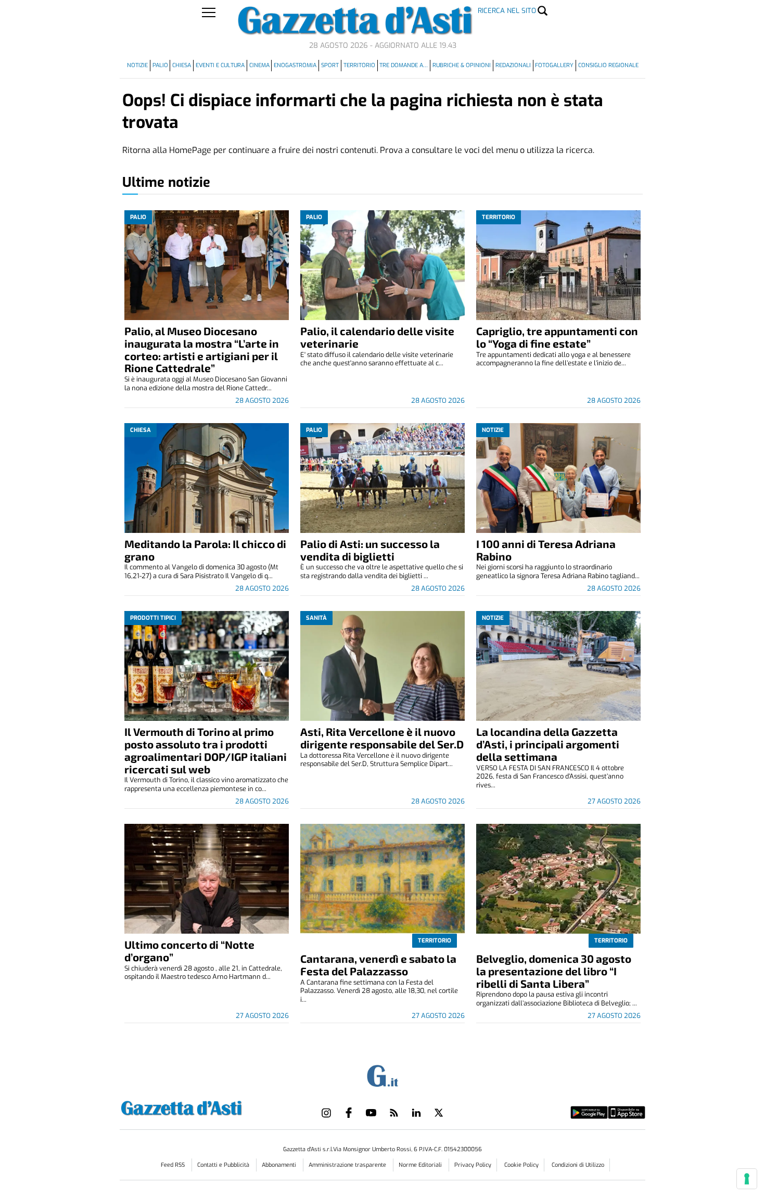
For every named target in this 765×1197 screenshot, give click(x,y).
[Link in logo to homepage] (207, 1107)
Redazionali (513, 65)
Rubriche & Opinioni (461, 65)
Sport (330, 65)
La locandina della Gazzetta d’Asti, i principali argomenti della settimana (547, 744)
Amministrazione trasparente (348, 1165)
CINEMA (259, 65)
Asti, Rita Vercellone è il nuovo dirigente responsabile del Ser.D (382, 737)
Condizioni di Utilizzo (578, 1165)
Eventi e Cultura (220, 65)
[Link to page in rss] (394, 1112)
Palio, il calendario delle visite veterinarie (377, 337)
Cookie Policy (521, 1165)
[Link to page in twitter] (438, 1112)
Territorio (359, 65)
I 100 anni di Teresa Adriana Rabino (546, 550)
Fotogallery (554, 65)
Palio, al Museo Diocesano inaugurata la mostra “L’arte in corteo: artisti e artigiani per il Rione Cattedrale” (201, 349)
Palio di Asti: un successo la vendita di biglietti (370, 550)
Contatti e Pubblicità (224, 1165)
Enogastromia (295, 65)
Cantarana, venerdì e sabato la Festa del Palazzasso (378, 964)
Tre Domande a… (403, 65)
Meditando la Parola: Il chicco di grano (205, 550)
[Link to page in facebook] (348, 1112)
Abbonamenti (280, 1165)
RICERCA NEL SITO (507, 10)
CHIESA (181, 65)
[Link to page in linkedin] (416, 1112)
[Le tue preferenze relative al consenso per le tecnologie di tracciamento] (747, 1179)
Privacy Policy (472, 1165)
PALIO (160, 65)
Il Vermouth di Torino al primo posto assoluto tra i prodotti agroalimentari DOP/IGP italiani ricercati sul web (205, 750)
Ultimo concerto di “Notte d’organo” (189, 950)
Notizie (137, 65)
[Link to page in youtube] (371, 1112)
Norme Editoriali (421, 1165)
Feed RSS (173, 1165)
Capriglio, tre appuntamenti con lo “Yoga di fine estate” (557, 337)
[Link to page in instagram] (326, 1112)
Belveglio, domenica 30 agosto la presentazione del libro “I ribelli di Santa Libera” (553, 971)
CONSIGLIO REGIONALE (608, 65)
